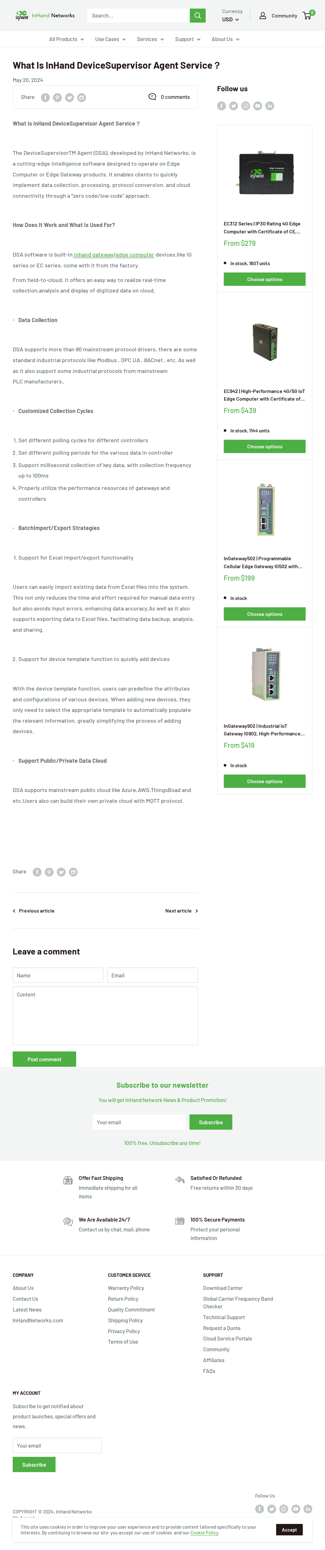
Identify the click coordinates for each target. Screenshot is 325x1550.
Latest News (27, 1309)
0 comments (175, 96)
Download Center (223, 1288)
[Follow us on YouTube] (257, 105)
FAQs (209, 1370)
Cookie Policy (204, 1532)
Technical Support (224, 1317)
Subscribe (211, 1122)
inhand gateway (93, 254)
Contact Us (25, 1298)
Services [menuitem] (147, 39)
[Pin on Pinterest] (57, 97)
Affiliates (213, 1360)
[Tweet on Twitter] (69, 97)
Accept (289, 1530)
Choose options (264, 279)
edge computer (135, 254)
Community (284, 15)
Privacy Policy (124, 1331)
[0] (307, 15)
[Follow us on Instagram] (245, 105)
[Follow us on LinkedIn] (269, 105)
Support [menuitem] (184, 39)
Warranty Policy (126, 1288)
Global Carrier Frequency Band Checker (238, 1302)
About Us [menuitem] (222, 39)
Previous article (37, 910)
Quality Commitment (131, 1309)
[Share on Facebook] (45, 97)
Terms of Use (123, 1341)
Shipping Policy (125, 1320)
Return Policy (123, 1298)
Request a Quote (222, 1328)
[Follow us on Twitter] (233, 105)
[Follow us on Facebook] (221, 105)
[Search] (198, 16)
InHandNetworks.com (38, 1320)
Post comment (44, 1059)
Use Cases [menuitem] (107, 39)
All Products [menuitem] (63, 39)
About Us (23, 1288)
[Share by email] (81, 97)
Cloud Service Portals (227, 1338)
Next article (178, 910)
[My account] (263, 15)
